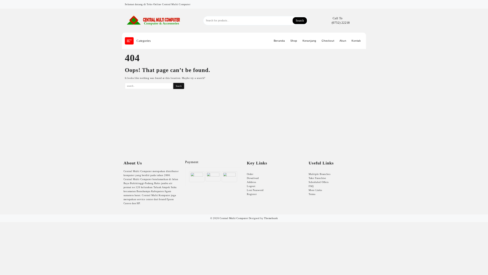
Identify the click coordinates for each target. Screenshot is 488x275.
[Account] (358, 21)
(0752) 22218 (341, 22)
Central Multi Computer (234, 218)
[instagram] (361, 3)
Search (300, 20)
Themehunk (271, 218)
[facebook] (356, 3)
